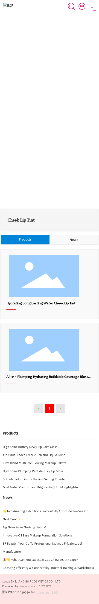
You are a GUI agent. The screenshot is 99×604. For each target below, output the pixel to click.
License (43, 592)
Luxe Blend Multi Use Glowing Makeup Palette (34, 463)
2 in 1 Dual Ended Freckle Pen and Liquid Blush (34, 455)
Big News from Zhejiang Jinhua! (24, 527)
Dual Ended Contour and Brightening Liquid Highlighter (41, 487)
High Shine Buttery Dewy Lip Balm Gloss (30, 447)
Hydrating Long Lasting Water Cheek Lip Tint (41, 303)
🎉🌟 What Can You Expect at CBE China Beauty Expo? (40, 560)
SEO (54, 592)
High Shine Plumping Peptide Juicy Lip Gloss (33, 471)
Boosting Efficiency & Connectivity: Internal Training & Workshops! (48, 568)
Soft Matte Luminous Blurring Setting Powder (34, 479)
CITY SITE (45, 586)
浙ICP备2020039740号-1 (18, 592)
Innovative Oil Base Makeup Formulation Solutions (37, 535)
